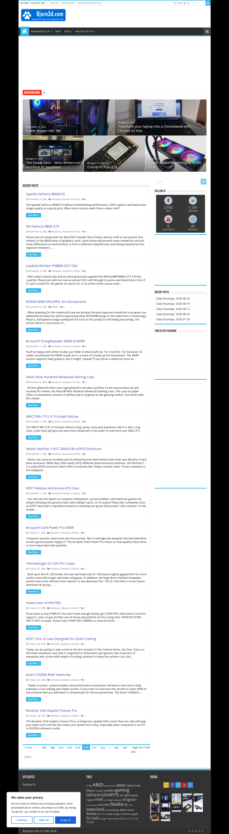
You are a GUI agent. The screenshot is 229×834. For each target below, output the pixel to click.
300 (52, 747)
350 (133, 752)
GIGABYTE (110, 795)
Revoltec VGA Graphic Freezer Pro (51, 711)
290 (44, 747)
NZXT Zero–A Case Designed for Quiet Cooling (61, 639)
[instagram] (188, 3)
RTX (104, 814)
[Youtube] (184, 3)
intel (99, 799)
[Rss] (175, 3)
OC (126, 805)
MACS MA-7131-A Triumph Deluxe (52, 416)
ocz (131, 804)
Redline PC (29, 784)
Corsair (99, 790)
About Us (54, 3)
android (107, 786)
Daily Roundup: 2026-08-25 (173, 298)
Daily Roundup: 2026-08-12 (173, 309)
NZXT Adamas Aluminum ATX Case (52, 488)
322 (103, 747)
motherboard (92, 805)
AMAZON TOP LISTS (85, 31)
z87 (136, 819)
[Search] (208, 3)
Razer (131, 810)
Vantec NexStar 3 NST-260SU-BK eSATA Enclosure (63, 449)
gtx (127, 795)
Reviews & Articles (71, 199)
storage (102, 818)
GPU (122, 795)
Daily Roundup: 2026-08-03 (173, 314)
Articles (54, 307)
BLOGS (68, 31)
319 (77, 747)
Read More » (33, 215)
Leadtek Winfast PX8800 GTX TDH (52, 266)
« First (28, 747)
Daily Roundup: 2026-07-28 (173, 319)
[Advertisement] (147, 16)
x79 (128, 819)
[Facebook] (178, 3)
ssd (95, 818)
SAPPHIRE (125, 814)
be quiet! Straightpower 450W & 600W (55, 341)
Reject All (43, 820)
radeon (123, 810)
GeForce (93, 795)
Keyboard (117, 800)
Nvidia (116, 804)
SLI (88, 818)
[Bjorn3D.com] (43, 14)
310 (61, 747)
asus (121, 785)
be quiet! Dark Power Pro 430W (50, 528)
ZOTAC (90, 822)
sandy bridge (113, 814)
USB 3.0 (123, 818)
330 (116, 747)
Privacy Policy (68, 3)
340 (125, 747)
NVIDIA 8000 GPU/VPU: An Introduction (56, 302)
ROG (99, 814)
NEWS (58, 31)
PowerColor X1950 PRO (43, 603)
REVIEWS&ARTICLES (40, 31)
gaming (122, 790)
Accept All (66, 820)
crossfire (108, 790)
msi (101, 805)
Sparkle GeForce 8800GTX (45, 194)
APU (114, 786)
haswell (134, 795)
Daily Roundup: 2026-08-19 (173, 303)
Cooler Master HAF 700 (43, 131)
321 (94, 747)
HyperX (90, 799)
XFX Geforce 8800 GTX (42, 226)
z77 (133, 818)
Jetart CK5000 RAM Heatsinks (48, 675)
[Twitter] (181, 3)
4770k (89, 786)
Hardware (56, 199)
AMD (98, 785)
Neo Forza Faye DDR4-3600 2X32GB (65, 92)
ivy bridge (107, 800)
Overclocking (111, 810)
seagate (134, 814)
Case (129, 785)
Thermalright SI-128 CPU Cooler (50, 563)
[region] (43, 809)
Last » (28, 756)
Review (91, 814)
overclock (95, 809)
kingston (129, 800)
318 (69, 747)
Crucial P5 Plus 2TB (102, 167)
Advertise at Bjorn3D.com (89, 3)
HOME (24, 31)
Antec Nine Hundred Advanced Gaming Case (60, 377)
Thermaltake (113, 819)
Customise (22, 820)
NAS (107, 804)
